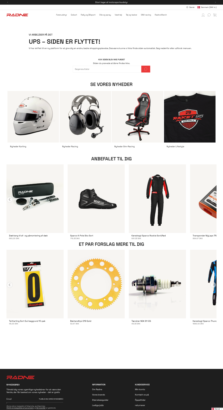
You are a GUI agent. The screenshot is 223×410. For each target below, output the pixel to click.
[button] (61, 15)
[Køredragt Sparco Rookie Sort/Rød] (157, 198)
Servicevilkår (41, 408)
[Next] (215, 2)
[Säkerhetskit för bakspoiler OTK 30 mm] (34, 198)
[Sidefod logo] (20, 377)
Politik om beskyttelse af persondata (20, 408)
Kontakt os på (142, 394)
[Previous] (7, 2)
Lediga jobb (98, 405)
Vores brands (98, 394)
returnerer (140, 405)
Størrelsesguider (100, 400)
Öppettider (140, 400)
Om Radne (97, 389)
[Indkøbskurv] (215, 15)
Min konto (140, 389)
